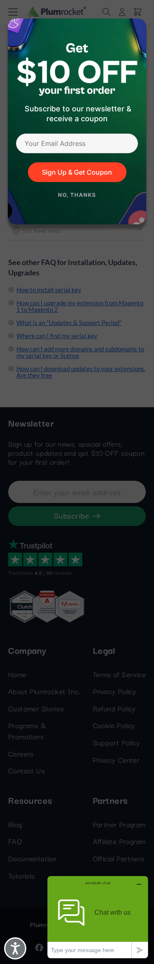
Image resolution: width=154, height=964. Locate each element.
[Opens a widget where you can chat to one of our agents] (97, 917)
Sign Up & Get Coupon (77, 172)
